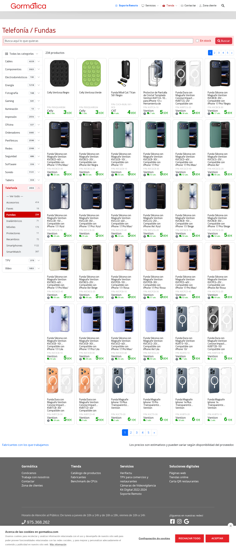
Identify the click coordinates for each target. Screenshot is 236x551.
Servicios (150, 5)
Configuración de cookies (154, 538)
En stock (205, 41)
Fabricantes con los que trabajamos (25, 445)
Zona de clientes (32, 485)
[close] (230, 526)
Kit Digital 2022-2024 (133, 490)
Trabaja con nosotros (35, 477)
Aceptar (217, 538)
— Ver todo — (14, 196)
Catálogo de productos (86, 473)
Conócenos (29, 473)
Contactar (190, 5)
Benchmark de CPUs (84, 481)
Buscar (225, 41)
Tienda (170, 5)
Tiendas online (178, 477)
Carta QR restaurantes (184, 481)
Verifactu (126, 473)
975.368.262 (38, 522)
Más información (58, 544)
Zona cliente (209, 5)
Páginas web (177, 473)
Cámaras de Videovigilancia (138, 485)
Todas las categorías (21, 54)
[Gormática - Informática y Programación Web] (28, 5)
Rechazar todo (189, 538)
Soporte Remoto (131, 494)
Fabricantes (78, 477)
